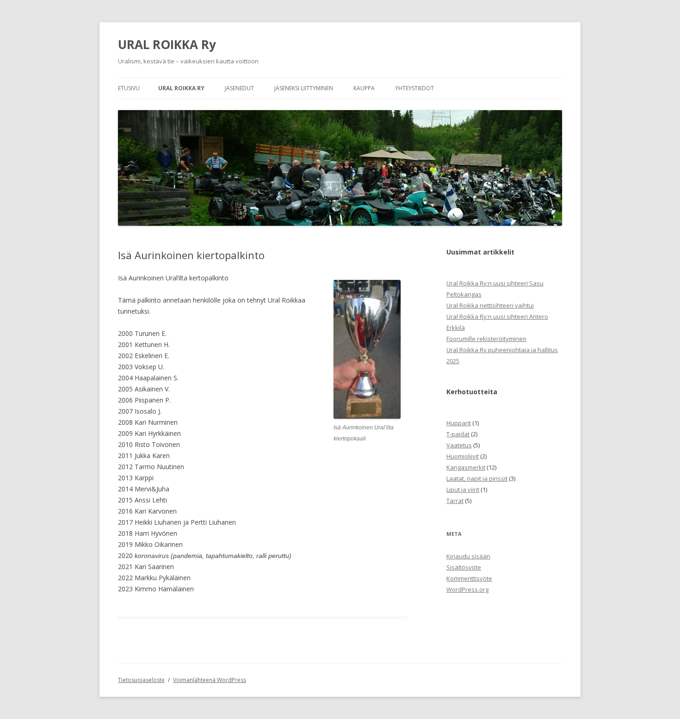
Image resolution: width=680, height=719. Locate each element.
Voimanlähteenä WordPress (209, 680)
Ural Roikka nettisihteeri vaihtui (490, 305)
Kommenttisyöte (469, 578)
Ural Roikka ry (181, 88)
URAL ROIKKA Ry (167, 44)
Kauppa (364, 88)
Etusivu (129, 88)
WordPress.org (467, 589)
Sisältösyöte (463, 567)
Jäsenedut (239, 88)
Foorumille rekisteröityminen (486, 339)
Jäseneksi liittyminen (303, 88)
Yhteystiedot (414, 88)
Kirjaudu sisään (468, 556)
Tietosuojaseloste (141, 680)
